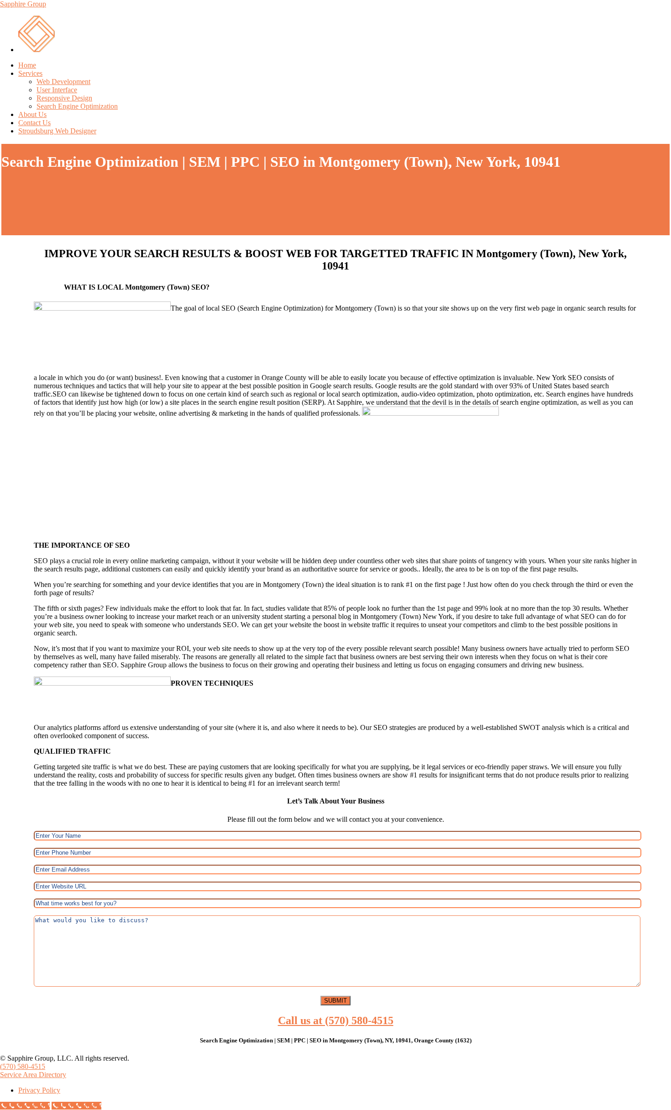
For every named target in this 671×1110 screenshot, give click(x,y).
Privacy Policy (39, 1090)
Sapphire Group (23, 4)
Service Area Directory (33, 1074)
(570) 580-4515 (22, 1066)
